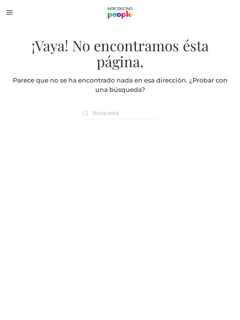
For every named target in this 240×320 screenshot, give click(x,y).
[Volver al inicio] (120, 12)
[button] (9, 12)
